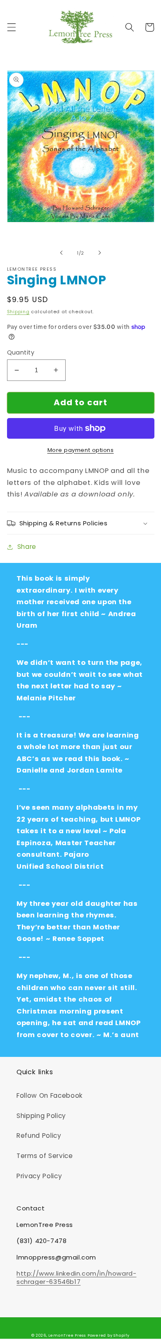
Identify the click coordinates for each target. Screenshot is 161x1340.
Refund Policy (39, 1135)
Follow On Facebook (50, 1095)
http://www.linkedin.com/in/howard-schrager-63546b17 (76, 1277)
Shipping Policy (41, 1115)
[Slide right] (99, 253)
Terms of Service (45, 1155)
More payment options (80, 450)
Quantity (21, 352)
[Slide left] (61, 253)
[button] (11, 27)
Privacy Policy (39, 1176)
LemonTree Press (67, 1335)
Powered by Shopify (109, 1335)
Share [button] (26, 546)
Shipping (18, 311)
